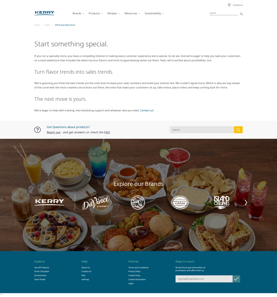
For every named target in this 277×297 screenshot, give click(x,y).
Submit (236, 278)
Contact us (146, 110)
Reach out (53, 132)
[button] (246, 202)
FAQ (107, 132)
